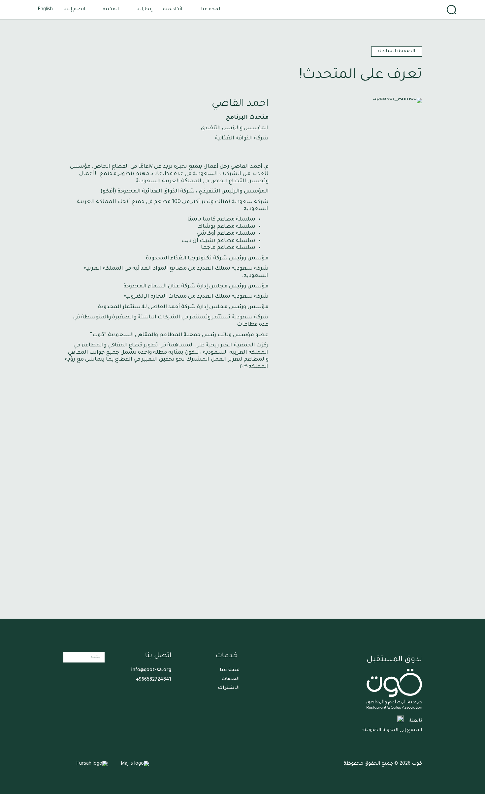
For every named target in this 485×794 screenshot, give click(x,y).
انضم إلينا (74, 9)
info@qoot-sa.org (151, 670)
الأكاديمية (173, 9)
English (45, 9)
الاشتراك (229, 688)
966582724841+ (153, 680)
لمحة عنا (230, 670)
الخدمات (230, 679)
